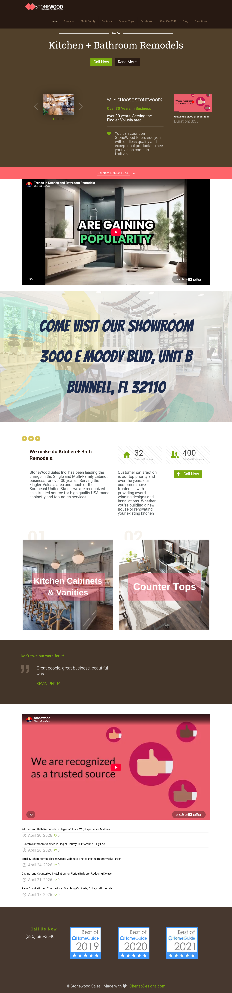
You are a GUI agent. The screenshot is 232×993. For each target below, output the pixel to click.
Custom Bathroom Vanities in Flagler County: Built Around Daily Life (63, 844)
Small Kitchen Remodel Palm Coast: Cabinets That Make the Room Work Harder (71, 858)
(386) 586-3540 (40, 936)
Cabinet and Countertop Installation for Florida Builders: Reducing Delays (67, 873)
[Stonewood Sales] (44, 7)
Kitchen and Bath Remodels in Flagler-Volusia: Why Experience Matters (66, 829)
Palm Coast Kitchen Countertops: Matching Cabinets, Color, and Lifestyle (67, 888)
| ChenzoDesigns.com (146, 986)
